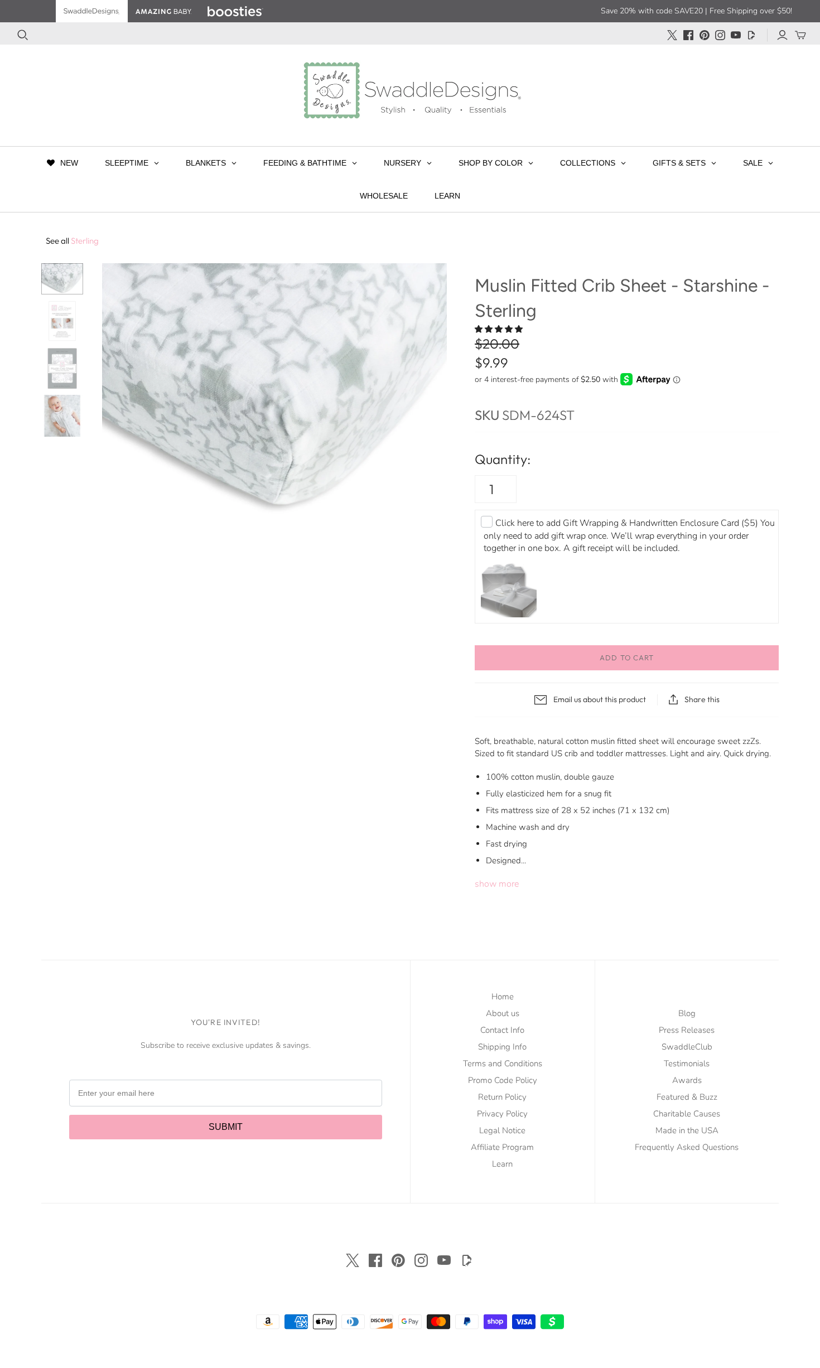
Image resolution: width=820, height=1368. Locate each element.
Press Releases (687, 1030)
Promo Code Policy (502, 1080)
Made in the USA (686, 1130)
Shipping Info (502, 1046)
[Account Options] (782, 35)
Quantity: (502, 459)
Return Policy (502, 1097)
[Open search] (22, 35)
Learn (502, 1163)
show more (497, 884)
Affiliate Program (502, 1147)
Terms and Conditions (502, 1063)
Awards (687, 1080)
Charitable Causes (686, 1113)
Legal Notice (502, 1130)
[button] (500, 329)
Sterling (72, 240)
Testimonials (687, 1063)
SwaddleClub (687, 1046)
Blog (687, 1013)
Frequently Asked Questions (687, 1147)
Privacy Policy (502, 1113)
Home (502, 996)
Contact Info (502, 1030)
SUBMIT (226, 1127)
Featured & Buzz (687, 1097)
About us (502, 1013)
